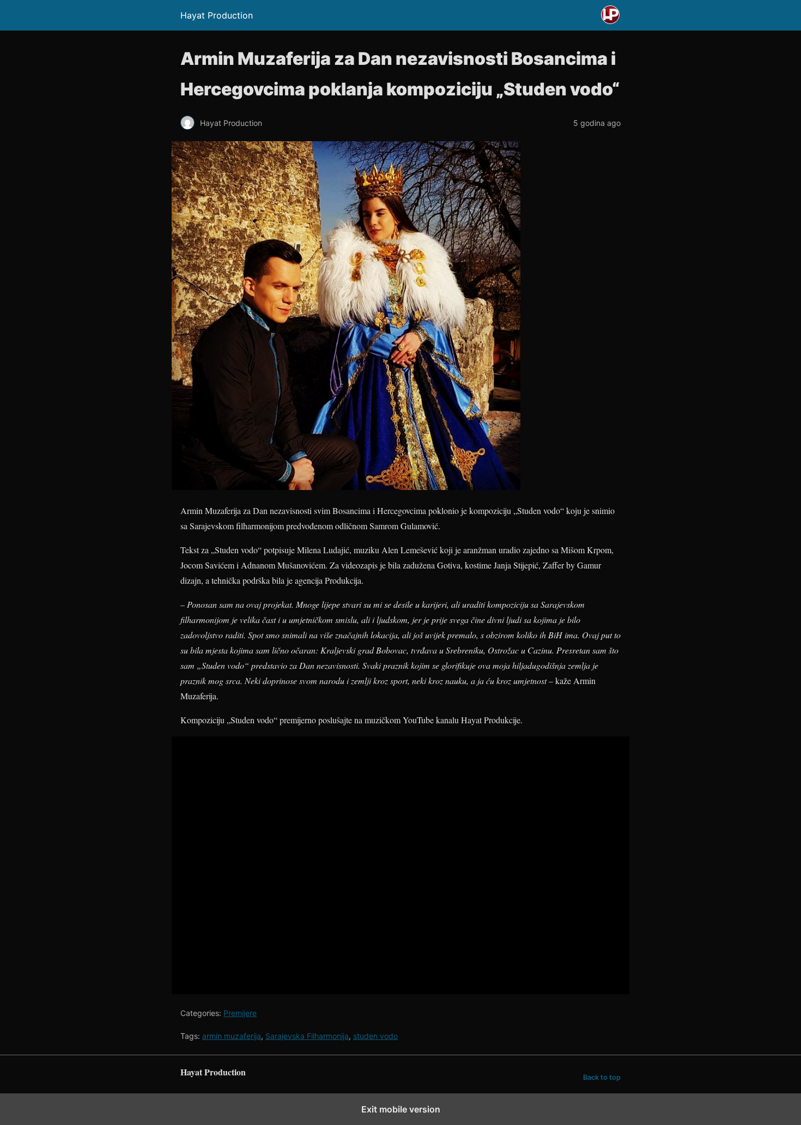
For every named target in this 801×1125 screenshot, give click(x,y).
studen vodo (375, 1036)
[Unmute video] (400, 865)
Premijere (240, 1013)
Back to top (602, 1077)
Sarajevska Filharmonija (307, 1036)
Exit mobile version (400, 1109)
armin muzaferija (231, 1036)
